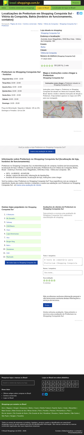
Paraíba (45, 410)
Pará (39, 410)
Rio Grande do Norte (20, 413)
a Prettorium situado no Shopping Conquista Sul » (62, 84)
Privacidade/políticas (75, 432)
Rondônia (47, 413)
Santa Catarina (64, 413)
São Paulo (5, 416)
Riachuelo (9, 257)
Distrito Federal (45, 408)
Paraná (52, 410)
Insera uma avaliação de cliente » (42, 151)
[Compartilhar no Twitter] (81, 13)
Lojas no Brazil (43, 8)
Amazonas (23, 408)
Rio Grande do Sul (35, 413)
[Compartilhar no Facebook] (78, 13)
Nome (49, 268)
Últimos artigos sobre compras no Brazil (17, 393)
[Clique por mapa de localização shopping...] (62, 109)
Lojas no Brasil (8, 398)
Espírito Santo (57, 408)
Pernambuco (61, 410)
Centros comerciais (10, 396)
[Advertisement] (20, 47)
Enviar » (47, 305)
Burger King (10, 241)
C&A (8, 253)
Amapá (15, 408)
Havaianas (10, 249)
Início (4, 8)
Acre (3, 408)
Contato (58, 431)
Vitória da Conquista (49, 53)
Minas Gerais (32, 410)
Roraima (55, 413)
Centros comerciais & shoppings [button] (21, 8)
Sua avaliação (48, 278)
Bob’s (8, 245)
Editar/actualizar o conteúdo (71, 431)
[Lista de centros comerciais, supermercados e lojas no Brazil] (22, 2)
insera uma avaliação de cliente (28, 185)
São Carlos (75, 413)
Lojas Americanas (12, 234)
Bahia (43, 47)
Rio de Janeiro (7, 413)
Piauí (68, 410)
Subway (9, 222)
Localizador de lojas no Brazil (63, 8)
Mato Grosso (6, 410)
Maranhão (72, 408)
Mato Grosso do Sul (19, 410)
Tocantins (20, 416)
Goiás (65, 408)
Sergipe (13, 416)
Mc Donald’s (10, 218)
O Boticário (10, 214)
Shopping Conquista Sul (50, 33)
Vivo (7, 238)
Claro (8, 230)
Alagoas (9, 408)
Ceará (36, 408)
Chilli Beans (10, 226)
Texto (49, 256)
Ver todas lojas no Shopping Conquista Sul (21, 262)
